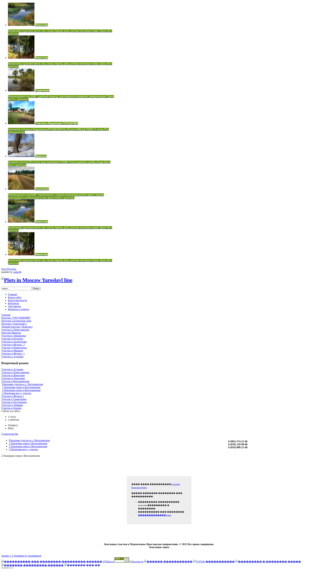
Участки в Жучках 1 (12, 396)
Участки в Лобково (12, 405)
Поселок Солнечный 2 (14, 323)
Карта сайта (14, 297)
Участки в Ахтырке (12, 356)
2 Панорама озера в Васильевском (21, 390)
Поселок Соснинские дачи (16, 320)
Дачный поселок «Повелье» (17, 326)
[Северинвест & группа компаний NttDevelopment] (36, 280)
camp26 (17, 272)
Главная (12, 294)
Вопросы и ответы (18, 309)
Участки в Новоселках (14, 347)
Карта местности (17, 300)
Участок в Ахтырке (12, 369)
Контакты (13, 303)
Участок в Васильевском (15, 381)
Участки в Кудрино (12, 338)
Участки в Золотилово (14, 341)
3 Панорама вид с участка (16, 393)
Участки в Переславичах (15, 329)
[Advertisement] (159, 579)
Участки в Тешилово (13, 378)
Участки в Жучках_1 (13, 353)
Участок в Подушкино (14, 402)
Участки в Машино (12, 350)
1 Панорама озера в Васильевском (21, 387)
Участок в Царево (11, 408)
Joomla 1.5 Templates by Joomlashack (21, 555)
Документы (14, 306)
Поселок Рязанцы (11, 332)
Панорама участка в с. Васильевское (22, 384)
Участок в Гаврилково (13, 399)
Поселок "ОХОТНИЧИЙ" (16, 317)
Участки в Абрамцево (13, 335)
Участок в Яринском (13, 375)
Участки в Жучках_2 (13, 344)
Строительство (9, 434)
